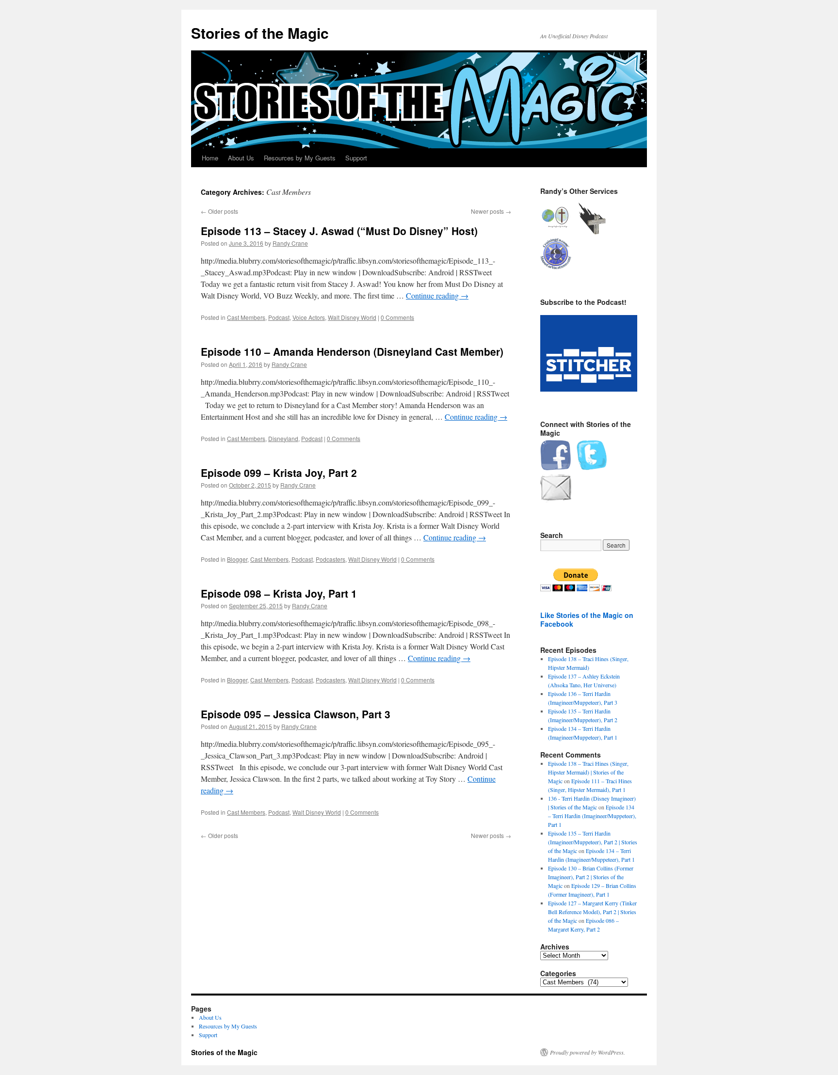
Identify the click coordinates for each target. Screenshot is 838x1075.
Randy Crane (290, 243)
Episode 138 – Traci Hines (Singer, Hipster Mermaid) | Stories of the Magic (588, 772)
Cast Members (246, 317)
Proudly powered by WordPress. (587, 1052)
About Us (241, 157)
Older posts (219, 211)
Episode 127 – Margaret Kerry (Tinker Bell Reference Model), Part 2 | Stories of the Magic (592, 911)
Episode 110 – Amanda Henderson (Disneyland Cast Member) (352, 351)
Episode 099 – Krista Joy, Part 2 (279, 472)
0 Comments (397, 317)
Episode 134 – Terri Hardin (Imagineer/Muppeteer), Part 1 (592, 815)
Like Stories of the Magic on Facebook (586, 619)
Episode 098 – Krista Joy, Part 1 (279, 593)
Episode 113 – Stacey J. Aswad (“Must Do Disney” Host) (339, 230)
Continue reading (437, 295)
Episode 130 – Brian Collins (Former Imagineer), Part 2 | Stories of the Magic (590, 876)
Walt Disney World (352, 317)
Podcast (279, 317)
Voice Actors (308, 317)
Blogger (237, 559)
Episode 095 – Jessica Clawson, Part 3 (295, 714)
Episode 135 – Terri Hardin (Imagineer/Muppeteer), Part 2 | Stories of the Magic (592, 841)
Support (356, 157)
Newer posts (491, 211)
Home (210, 157)
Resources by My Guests (300, 157)
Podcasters (330, 559)
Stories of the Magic (260, 32)
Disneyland (283, 438)
